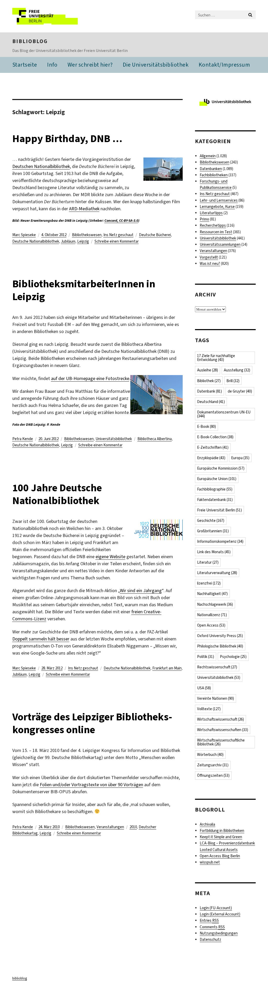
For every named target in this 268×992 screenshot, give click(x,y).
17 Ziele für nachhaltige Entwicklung (216, 357)
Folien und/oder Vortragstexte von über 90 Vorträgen (91, 784)
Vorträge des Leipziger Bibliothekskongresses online (92, 723)
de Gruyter (240, 391)
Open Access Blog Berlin (220, 856)
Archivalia (207, 824)
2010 (133, 827)
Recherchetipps (213, 225)
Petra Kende (22, 438)
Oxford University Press (220, 635)
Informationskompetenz (220, 541)
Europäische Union (216, 478)
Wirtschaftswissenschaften (222, 729)
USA (204, 688)
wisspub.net (210, 862)
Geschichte (210, 520)
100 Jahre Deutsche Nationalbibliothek (57, 494)
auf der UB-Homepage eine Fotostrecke (90, 378)
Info (52, 64)
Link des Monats (214, 552)
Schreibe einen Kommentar (116, 241)
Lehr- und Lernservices (219, 200)
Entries (209, 920)
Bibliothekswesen (87, 234)
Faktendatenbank (215, 499)
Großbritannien (213, 531)
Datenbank (209, 391)
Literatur (208, 562)
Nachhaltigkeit (212, 593)
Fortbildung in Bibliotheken (222, 830)
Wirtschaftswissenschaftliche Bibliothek (221, 742)
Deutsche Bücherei (155, 234)
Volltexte (209, 708)
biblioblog (30, 41)
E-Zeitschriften (212, 447)
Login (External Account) (220, 914)
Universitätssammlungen (220, 244)
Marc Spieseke (24, 234)
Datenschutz (210, 939)
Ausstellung (237, 370)
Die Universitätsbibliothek (155, 64)
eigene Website (110, 556)
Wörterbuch (210, 754)
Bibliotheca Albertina (154, 438)
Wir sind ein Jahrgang (141, 590)
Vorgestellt (209, 257)
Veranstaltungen (110, 827)
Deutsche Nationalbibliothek (35, 241)
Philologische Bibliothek (220, 646)
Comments (212, 927)
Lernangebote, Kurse (217, 206)
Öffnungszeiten (213, 775)
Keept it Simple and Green (221, 836)
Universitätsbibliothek (114, 438)
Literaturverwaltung (217, 572)
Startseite (24, 64)
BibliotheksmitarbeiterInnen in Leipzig (83, 290)
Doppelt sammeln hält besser (40, 639)
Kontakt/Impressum (224, 64)
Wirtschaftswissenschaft (220, 719)
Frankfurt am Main (167, 668)
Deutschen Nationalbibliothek (41, 166)
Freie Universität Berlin (219, 510)
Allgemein (208, 156)
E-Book (206, 426)
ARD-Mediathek (84, 209)
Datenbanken (211, 168)
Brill (232, 380)
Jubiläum (68, 241)
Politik (205, 656)
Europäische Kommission (220, 468)
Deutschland (211, 401)
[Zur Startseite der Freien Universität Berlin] (47, 16)
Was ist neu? (210, 263)
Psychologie (233, 656)
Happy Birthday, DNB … (67, 138)
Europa (240, 457)
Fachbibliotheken (214, 175)
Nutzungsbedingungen (219, 933)
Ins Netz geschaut (118, 234)
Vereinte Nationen (215, 698)
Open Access (211, 625)
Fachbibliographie (214, 489)
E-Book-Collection (215, 437)
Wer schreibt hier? (90, 64)
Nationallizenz (212, 614)
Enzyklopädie (211, 457)
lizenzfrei (209, 583)
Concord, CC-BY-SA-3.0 (121, 220)
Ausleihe (207, 370)
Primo (204, 219)
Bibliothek (209, 380)
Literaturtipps (211, 212)
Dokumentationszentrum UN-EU (223, 414)
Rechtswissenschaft (217, 667)
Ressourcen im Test (216, 232)
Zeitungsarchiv (212, 765)
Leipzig (83, 241)
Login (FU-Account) (216, 908)
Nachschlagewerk (215, 604)
